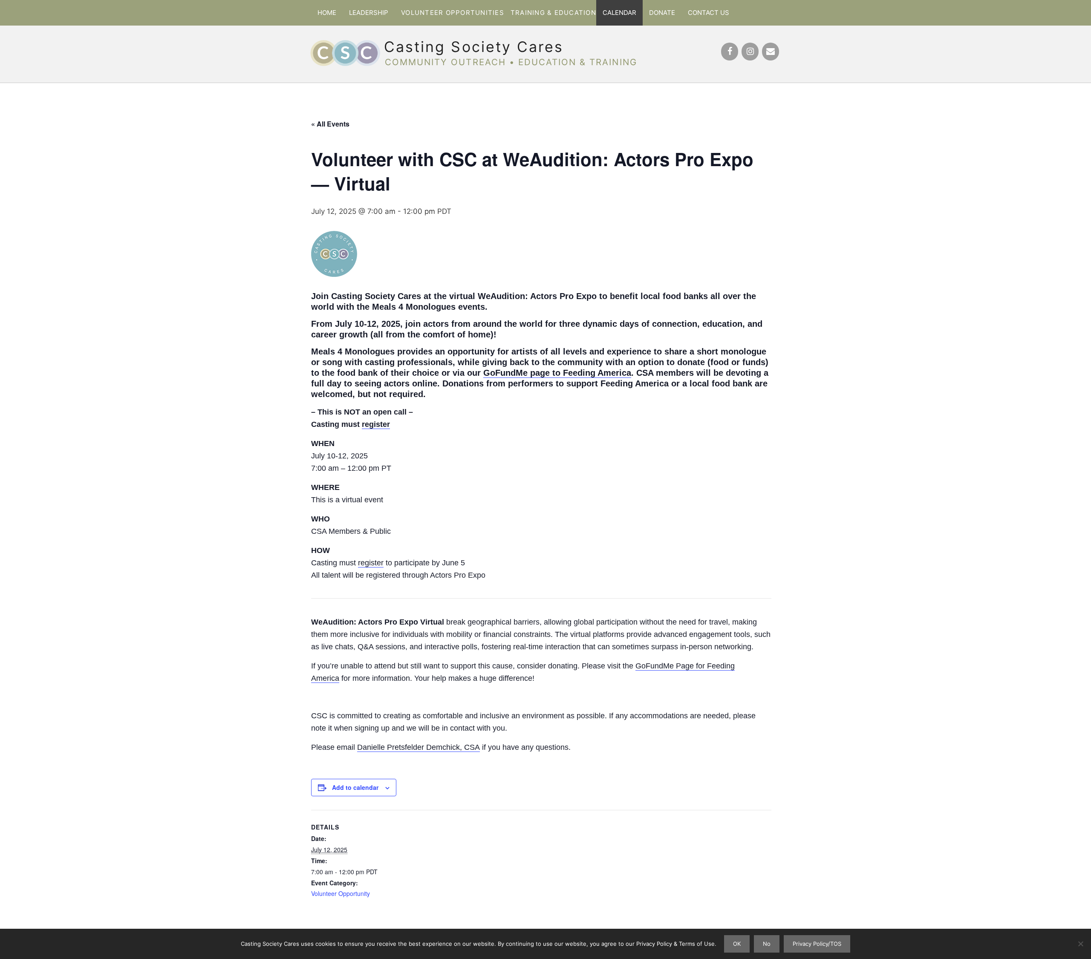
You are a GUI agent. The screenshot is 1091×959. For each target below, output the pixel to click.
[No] (1080, 943)
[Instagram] (750, 51)
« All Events (330, 124)
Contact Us (708, 13)
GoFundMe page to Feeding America (557, 372)
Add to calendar (355, 787)
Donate (662, 13)
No (767, 943)
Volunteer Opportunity (340, 893)
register (376, 424)
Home (326, 13)
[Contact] (770, 51)
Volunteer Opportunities (452, 13)
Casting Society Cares (473, 46)
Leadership (368, 13)
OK (737, 943)
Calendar (619, 13)
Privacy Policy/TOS (817, 943)
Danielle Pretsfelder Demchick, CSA (418, 747)
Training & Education (553, 13)
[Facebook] (729, 51)
